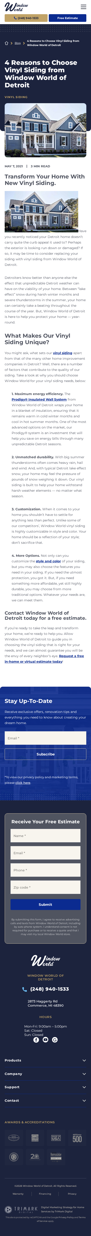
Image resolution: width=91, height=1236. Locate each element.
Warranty (18, 1193)
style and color (48, 561)
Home (6, 43)
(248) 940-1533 (48, 989)
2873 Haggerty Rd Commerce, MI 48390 (45, 1003)
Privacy (72, 1193)
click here (22, 782)
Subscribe (46, 754)
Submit (45, 904)
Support (12, 1087)
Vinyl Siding (16, 97)
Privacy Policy (66, 1217)
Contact (12, 1100)
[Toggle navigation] (83, 7)
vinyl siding (62, 353)
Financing (45, 1193)
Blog (18, 43)
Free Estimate (67, 18)
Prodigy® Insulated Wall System (39, 399)
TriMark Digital (64, 1211)
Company (13, 1074)
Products (13, 1060)
